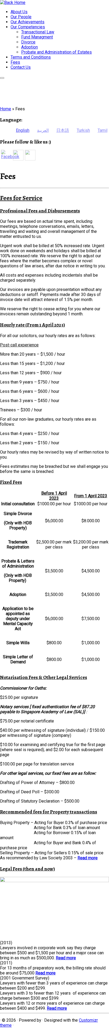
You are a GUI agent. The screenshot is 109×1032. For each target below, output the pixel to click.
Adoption (29, 47)
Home (5, 108)
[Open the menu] (2, 78)
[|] (12, 2)
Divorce (28, 42)
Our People (21, 16)
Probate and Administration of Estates (56, 52)
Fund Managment (37, 37)
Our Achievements (27, 21)
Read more (88, 857)
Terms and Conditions (31, 57)
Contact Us (21, 67)
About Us (19, 11)
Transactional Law (37, 31)
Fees (15, 62)
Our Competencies (28, 26)
